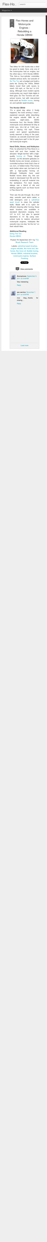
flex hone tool (29, 248)
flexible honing (32, 251)
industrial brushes (30, 253)
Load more (24, 345)
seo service (21, 292)
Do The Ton (14, 81)
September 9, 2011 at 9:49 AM (27, 277)
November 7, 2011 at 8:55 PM (26, 293)
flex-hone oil (21, 251)
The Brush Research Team (27, 241)
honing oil (21, 156)
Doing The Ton (16, 233)
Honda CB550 (15, 236)
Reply (19, 285)
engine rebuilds (17, 248)
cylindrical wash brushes (27, 246)
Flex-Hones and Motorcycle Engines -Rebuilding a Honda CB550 (24, 28)
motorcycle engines (21, 256)
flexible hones (27, 100)
